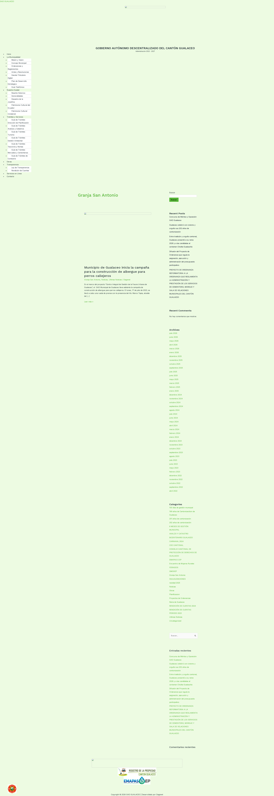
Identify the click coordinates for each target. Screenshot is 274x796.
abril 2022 (173, 491)
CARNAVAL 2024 (176, 541)
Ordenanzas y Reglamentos (15, 67)
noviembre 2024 (176, 399)
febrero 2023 (174, 472)
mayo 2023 (173, 468)
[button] (139, 57)
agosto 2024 (174, 410)
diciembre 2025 (175, 356)
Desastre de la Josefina (15, 100)
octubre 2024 (174, 402)
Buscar (172, 192)
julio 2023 (173, 460)
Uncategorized (175, 621)
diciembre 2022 (175, 475)
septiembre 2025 (176, 368)
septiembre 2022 (176, 487)
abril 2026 (173, 345)
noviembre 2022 (175, 479)
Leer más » (88, 301)
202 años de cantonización (180, 522)
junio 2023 (173, 464)
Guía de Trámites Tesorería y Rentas (16, 145)
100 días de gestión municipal (181, 508)
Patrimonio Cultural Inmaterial (17, 112)
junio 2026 (173, 337)
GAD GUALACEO (7, 1)
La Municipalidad (13, 57)
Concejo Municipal (18, 63)
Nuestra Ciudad (13, 90)
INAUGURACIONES (177, 579)
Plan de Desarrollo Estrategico (17, 82)
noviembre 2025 (175, 360)
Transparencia (13, 164)
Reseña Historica (18, 93)
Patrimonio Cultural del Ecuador (19, 106)
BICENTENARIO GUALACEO (181, 537)
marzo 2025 (174, 383)
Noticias (104, 280)
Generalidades (17, 96)
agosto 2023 (174, 456)
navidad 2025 (174, 583)
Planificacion (174, 594)
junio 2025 (173, 375)
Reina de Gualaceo (177, 602)
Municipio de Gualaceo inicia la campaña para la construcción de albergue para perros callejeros (116, 272)
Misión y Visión (17, 60)
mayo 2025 (173, 379)
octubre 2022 (174, 483)
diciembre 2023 (175, 441)
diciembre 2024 (175, 395)
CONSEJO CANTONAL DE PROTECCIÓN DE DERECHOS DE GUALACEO (183, 552)
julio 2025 (173, 372)
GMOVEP (173, 571)
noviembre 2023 (175, 445)
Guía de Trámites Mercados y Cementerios (18, 151)
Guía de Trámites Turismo (16, 133)
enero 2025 (174, 391)
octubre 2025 (174, 364)
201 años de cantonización (180, 519)
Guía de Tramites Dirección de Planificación (18, 121)
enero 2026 (174, 352)
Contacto (10, 176)
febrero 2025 (174, 387)
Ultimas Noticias (115, 280)
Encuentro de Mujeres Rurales (181, 564)
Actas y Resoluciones (20, 72)
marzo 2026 (174, 349)
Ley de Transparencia (20, 167)
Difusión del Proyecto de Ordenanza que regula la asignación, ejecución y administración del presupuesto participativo (182, 258)
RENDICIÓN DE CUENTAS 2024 (182, 606)
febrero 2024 (174, 433)
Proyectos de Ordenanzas (180, 598)
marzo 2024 (174, 429)
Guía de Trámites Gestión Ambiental (16, 139)
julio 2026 (173, 333)
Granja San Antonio (92, 280)
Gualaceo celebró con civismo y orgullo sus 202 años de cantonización (182, 228)
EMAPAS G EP (175, 560)
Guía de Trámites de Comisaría (18, 157)
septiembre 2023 (176, 452)
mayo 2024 (174, 422)
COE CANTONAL (176, 545)
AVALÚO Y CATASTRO (178, 534)
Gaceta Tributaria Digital (16, 76)
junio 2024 (173, 418)
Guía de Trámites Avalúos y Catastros (16, 127)
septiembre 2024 (176, 406)
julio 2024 (173, 414)
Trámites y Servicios (15, 117)
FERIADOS (173, 567)
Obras (171, 590)
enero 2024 (174, 437)
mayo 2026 (173, 341)
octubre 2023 (174, 449)
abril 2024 (173, 425)
